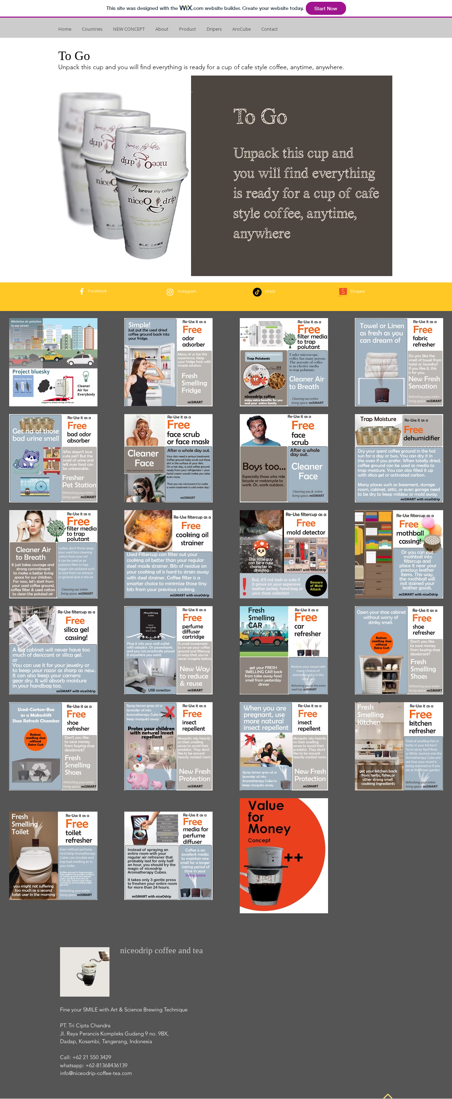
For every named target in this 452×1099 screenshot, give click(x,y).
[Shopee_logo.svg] (343, 292)
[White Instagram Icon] (170, 292)
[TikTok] (257, 292)
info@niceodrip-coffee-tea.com (96, 1073)
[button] (92, 29)
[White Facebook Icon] (81, 291)
